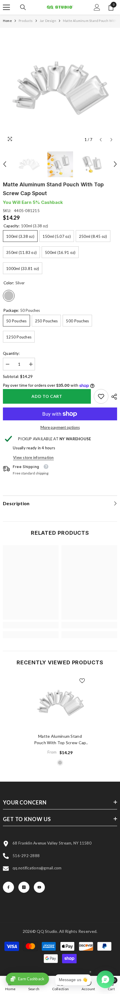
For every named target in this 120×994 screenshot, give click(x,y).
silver (60, 763)
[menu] (6, 7)
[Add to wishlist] (82, 680)
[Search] (23, 7)
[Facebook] (8, 887)
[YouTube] (39, 887)
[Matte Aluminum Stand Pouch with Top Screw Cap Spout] (60, 703)
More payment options (60, 427)
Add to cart (46, 396)
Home (7, 21)
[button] (101, 140)
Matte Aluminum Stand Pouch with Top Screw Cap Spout (60, 740)
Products (26, 21)
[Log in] (97, 7)
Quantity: (11, 353)
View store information (33, 457)
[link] (101, 396)
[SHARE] (112, 397)
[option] (60, 88)
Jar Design (48, 21)
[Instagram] (23, 887)
